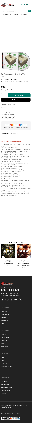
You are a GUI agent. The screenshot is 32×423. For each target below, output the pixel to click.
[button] (3, 257)
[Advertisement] (16, 32)
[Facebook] (2, 117)
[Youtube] (9, 117)
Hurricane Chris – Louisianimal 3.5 (8, 262)
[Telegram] (13, 117)
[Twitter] (7, 299)
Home (2, 14)
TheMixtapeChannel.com (19, 406)
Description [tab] (5, 133)
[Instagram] (6, 117)
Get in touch (11, 114)
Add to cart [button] (8, 251)
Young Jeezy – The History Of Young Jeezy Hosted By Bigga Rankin (23, 263)
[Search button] (29, 11)
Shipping (3, 90)
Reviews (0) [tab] (15, 133)
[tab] (5, 134)
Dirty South (8, 14)
